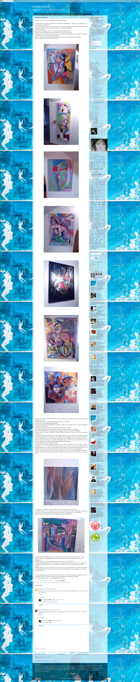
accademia (97, 159)
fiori (95, 210)
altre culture (99, 184)
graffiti (100, 213)
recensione (98, 236)
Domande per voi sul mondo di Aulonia (98, 90)
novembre (96, 72)
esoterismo (96, 207)
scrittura (101, 237)
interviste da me (96, 164)
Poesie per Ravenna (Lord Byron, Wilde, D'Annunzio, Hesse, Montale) (97, 367)
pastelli (100, 228)
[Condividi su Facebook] (62, 580)
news (100, 227)
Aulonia (93, 156)
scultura (92, 239)
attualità (103, 188)
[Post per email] (56, 580)
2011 (93, 119)
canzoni (103, 191)
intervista (52, 31)
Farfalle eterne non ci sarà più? (100, 282)
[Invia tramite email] (58, 580)
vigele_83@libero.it (95, 35)
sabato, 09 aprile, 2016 (56, 620)
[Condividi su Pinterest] (64, 580)
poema (101, 231)
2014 (93, 113)
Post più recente (40, 654)
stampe (99, 243)
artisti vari (45, 582)
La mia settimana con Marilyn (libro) (101, 308)
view (98, 267)
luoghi (100, 221)
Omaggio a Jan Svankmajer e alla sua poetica (100, 452)
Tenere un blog (94, 500)
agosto (95, 78)
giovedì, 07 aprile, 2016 (55, 609)
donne (103, 206)
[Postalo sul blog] (60, 580)
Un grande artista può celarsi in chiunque (101, 390)
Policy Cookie (80, 14)
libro (92, 220)
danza (100, 200)
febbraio (96, 107)
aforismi (100, 182)
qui (85, 26)
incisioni (101, 215)
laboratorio (93, 165)
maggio (95, 84)
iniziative (100, 216)
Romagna (103, 174)
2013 (93, 115)
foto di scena (98, 212)
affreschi (93, 182)
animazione (102, 185)
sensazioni (102, 239)
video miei (96, 169)
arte (95, 187)
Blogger (79, 678)
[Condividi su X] (61, 580)
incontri (92, 216)
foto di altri (102, 210)
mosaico (100, 224)
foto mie (60, 582)
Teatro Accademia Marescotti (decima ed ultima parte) (100, 296)
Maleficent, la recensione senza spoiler (101, 478)
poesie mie (95, 167)
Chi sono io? (46, 14)
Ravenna (68, 582)
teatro (100, 245)
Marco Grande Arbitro (44, 609)
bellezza (103, 190)
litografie (92, 221)
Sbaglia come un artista (98, 87)
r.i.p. (94, 234)
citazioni (103, 193)
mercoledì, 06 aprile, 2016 (50, 588)
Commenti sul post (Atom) (46, 657)
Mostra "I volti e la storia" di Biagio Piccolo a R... (99, 100)
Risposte (42, 597)
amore (92, 185)
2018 (93, 65)
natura (92, 227)
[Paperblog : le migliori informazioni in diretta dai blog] (94, 258)
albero (92, 184)
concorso (93, 196)
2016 (93, 69)
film (104, 209)
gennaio (96, 109)
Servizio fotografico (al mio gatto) (100, 466)
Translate (97, 20)
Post (94, 41)
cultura (92, 200)
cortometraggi (98, 198)
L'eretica (98, 157)
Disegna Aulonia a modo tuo (68, 14)
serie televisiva (98, 240)
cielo (96, 193)
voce (92, 248)
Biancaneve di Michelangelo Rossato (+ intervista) (99, 94)
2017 (93, 67)
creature (93, 199)
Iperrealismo (100, 405)
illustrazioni (94, 215)
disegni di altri (96, 204)
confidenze (102, 196)
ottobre (95, 74)
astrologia (96, 188)
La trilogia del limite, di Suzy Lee (98, 103)
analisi (41, 582)
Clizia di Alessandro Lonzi (99, 97)
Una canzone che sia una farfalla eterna (101, 343)
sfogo (92, 242)
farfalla (103, 207)
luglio (95, 80)
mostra (63, 582)
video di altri (95, 247)
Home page (38, 14)
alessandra (41, 588)
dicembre (96, 70)
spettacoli (93, 243)
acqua (92, 181)
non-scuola (102, 165)
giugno (95, 82)
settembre (96, 76)
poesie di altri (94, 233)
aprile (95, 86)
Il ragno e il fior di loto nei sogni (101, 377)
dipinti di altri (54, 582)
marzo (95, 105)
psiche (103, 233)
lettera (100, 218)
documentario (94, 206)
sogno (100, 242)
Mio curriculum (55, 14)
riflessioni (93, 237)
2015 (93, 112)
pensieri (93, 230)
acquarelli (100, 181)
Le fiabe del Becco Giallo (100, 355)
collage (95, 194)
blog (95, 191)
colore (49, 582)
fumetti (92, 213)
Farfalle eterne (40, 6)
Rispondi (41, 594)
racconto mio (102, 167)
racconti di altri (101, 234)
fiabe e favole (96, 209)
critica (100, 199)
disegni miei (100, 161)
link (99, 220)
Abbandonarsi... (100, 427)
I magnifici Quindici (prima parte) (100, 331)
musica (100, 225)
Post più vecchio (82, 654)
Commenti (95, 44)
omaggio (93, 228)
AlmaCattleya (45, 599)
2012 (93, 117)
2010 (93, 121)
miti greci (100, 222)
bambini (95, 190)
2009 (93, 123)
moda (92, 224)
